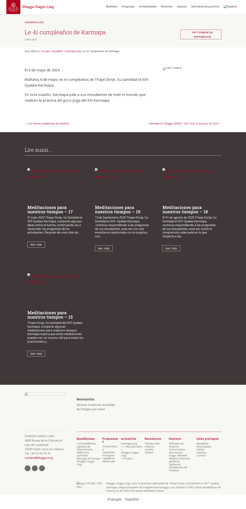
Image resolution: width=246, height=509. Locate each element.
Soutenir (175, 438)
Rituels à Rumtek (179, 458)
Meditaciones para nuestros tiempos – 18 (185, 209)
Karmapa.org (34, 22)
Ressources (153, 438)
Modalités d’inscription (203, 445)
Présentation (109, 447)
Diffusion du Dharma (176, 445)
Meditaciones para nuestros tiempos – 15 (50, 315)
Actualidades (147, 6)
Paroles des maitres (152, 445)
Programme (110, 440)
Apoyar (182, 6)
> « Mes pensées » (131, 448)
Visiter (200, 449)
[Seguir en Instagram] (35, 468)
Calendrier (108, 452)
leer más (36, 244)
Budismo (111, 6)
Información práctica (205, 6)
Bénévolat (108, 461)
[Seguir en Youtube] (42, 468)
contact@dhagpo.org (39, 458)
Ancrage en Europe (88, 458)
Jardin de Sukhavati (174, 462)
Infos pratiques (207, 438)
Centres (201, 452)
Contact (201, 455)
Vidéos (149, 452)
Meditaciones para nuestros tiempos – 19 (117, 209)
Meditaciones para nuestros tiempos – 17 (50, 209)
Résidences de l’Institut (178, 468)
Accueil (45, 51)
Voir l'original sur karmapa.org (202, 34)
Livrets (149, 449)
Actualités (57, 51)
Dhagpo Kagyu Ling (86, 462)
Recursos (166, 6)
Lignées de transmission (85, 448)
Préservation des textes (177, 451)
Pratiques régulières (108, 456)
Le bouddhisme (86, 443)
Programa (128, 6)
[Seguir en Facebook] (27, 468)
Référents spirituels (83, 454)
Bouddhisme (86, 438)
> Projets (127, 458)
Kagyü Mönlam (178, 455)
